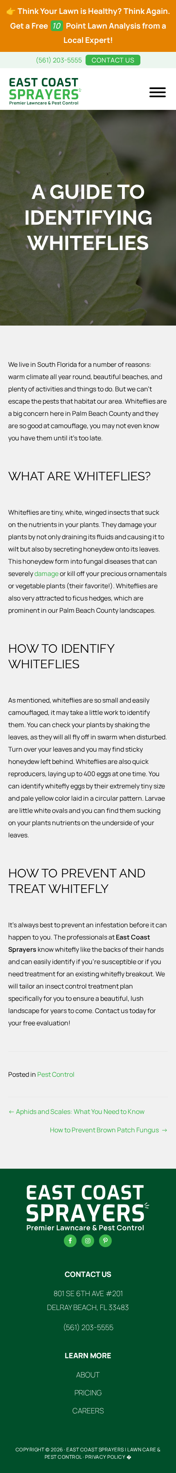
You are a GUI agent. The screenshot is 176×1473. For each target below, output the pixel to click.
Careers (88, 1410)
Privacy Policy (105, 1456)
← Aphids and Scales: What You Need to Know (76, 1111)
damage (46, 573)
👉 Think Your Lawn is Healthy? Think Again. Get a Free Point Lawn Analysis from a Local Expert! (88, 25)
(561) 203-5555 (59, 60)
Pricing (88, 1392)
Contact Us (113, 60)
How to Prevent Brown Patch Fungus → (109, 1129)
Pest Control (55, 1074)
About (88, 1374)
